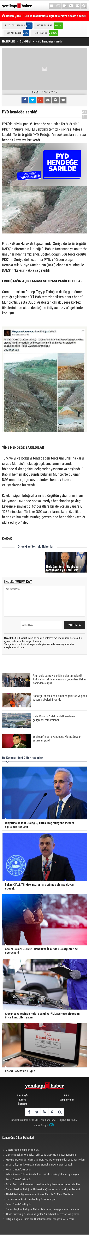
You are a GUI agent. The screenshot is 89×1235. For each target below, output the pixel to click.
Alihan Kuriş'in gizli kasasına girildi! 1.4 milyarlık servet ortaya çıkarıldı (43, 1214)
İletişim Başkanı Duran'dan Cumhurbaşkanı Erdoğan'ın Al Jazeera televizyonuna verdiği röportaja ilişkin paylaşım (38, 1219)
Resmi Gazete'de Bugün (18, 1169)
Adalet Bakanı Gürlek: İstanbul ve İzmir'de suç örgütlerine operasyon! (42, 1174)
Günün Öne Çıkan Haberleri (18, 1138)
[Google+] (40, 100)
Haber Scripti (41, 1125)
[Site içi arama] (84, 6)
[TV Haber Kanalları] (58, 6)
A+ (84, 112)
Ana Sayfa (22, 1095)
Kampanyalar (66, 1099)
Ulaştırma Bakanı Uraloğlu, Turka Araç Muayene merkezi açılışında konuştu (39, 1155)
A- (84, 117)
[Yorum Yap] (63, 100)
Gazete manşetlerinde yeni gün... (23, 1149)
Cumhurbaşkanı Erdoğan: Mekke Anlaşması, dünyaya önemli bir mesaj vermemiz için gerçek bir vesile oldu (40, 1210)
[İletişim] (77, 6)
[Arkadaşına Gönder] (47, 100)
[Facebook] (25, 100)
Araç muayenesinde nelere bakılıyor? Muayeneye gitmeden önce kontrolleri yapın (43, 1160)
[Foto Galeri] (71, 6)
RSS (66, 1095)
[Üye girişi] (52, 1112)
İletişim (22, 1103)
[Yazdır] (55, 100)
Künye (22, 1099)
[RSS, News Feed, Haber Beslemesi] (44, 1112)
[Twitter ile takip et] (37, 1112)
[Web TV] (64, 6)
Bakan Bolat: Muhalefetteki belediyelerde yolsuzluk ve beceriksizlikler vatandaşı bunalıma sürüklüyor (41, 1185)
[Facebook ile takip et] (29, 1112)
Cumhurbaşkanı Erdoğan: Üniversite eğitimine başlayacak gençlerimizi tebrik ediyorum (41, 1190)
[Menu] (52, 6)
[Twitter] (32, 100)
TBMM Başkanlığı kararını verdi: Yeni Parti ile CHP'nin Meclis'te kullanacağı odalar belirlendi (37, 1195)
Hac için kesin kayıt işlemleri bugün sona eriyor (31, 1199)
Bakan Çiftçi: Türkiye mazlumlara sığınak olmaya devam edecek (39, 1164)
